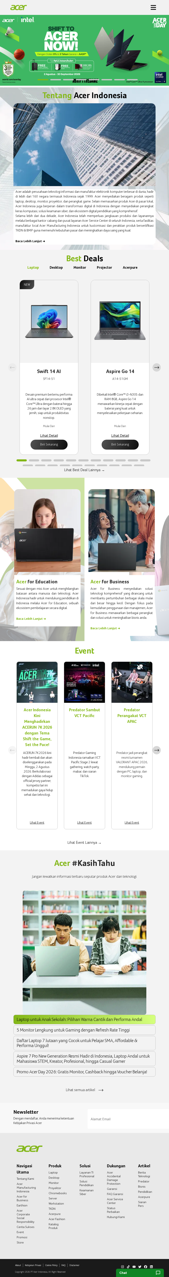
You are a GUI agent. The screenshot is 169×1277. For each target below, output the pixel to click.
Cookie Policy (51, 1265)
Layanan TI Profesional (87, 1174)
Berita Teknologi (144, 1174)
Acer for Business (22, 1198)
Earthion (22, 1205)
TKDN (52, 1209)
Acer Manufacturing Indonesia (26, 1187)
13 (40, 466)
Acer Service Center (115, 1201)
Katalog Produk (54, 1226)
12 (28, 466)
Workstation (56, 1203)
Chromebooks (58, 1193)
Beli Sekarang (49, 444)
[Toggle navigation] (153, 7)
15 (65, 466)
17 (90, 466)
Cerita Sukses (25, 1227)
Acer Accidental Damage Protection (114, 1178)
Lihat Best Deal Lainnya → (84, 470)
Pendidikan (145, 1192)
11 (145, 460)
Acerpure (55, 1214)
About (18, 1265)
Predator (143, 1181)
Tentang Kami (25, 1179)
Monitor (54, 1183)
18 (102, 466)
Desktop (54, 1178)
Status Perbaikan (113, 1210)
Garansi (112, 1189)
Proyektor (55, 1188)
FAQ (63, 1265)
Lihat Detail (49, 435)
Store (20, 1242)
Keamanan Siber (87, 1192)
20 (127, 466)
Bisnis (142, 1186)
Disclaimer (74, 1265)
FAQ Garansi (115, 1194)
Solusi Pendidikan (87, 1183)
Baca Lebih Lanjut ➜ (30, 241)
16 (77, 466)
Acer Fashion (57, 1219)
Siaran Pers (142, 1204)
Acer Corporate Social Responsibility (25, 1216)
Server (53, 1198)
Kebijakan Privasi (33, 1265)
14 (52, 466)
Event (20, 1232)
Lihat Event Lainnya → (84, 842)
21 (139, 466)
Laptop (53, 1172)
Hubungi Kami (116, 1217)
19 (114, 466)
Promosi (22, 1237)
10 (133, 460)
